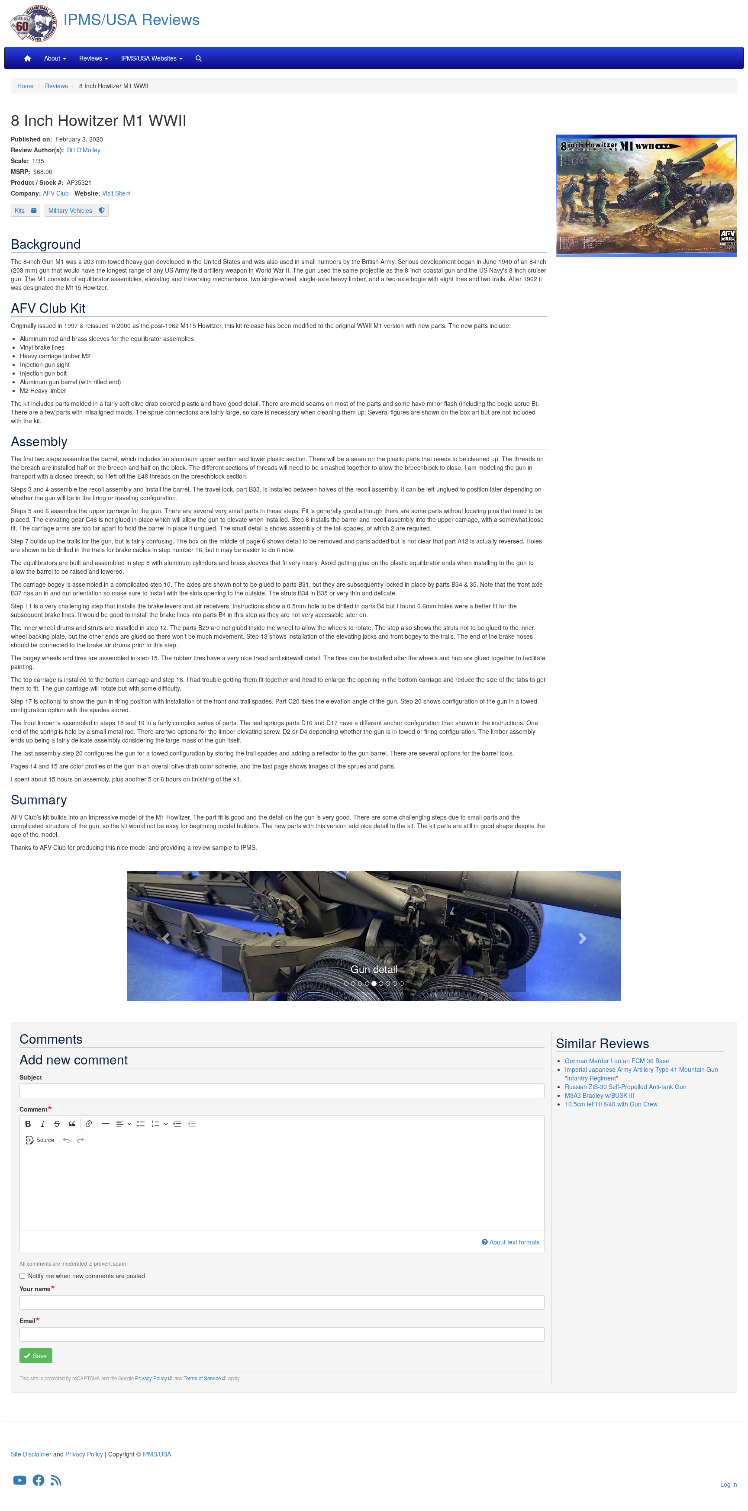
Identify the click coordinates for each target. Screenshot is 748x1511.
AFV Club (56, 193)
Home (25, 85)
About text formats (515, 1242)
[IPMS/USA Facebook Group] (38, 1482)
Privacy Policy (151, 1378)
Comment (33, 1109)
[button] (374, 934)
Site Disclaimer (31, 1454)
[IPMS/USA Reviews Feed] (56, 1482)
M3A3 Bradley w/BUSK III (599, 1095)
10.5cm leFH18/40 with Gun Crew (611, 1103)
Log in (728, 1484)
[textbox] (282, 1190)
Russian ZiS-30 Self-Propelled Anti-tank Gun (626, 1086)
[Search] (198, 58)
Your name (35, 1288)
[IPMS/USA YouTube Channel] (20, 1482)
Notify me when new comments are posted (86, 1275)
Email (27, 1320)
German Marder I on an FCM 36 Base (617, 1060)
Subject (30, 1077)
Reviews (56, 85)
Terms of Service (202, 1378)
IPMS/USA (156, 1454)
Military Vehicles (70, 210)
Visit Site (114, 193)
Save (39, 1355)
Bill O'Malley (83, 149)
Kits (20, 210)
